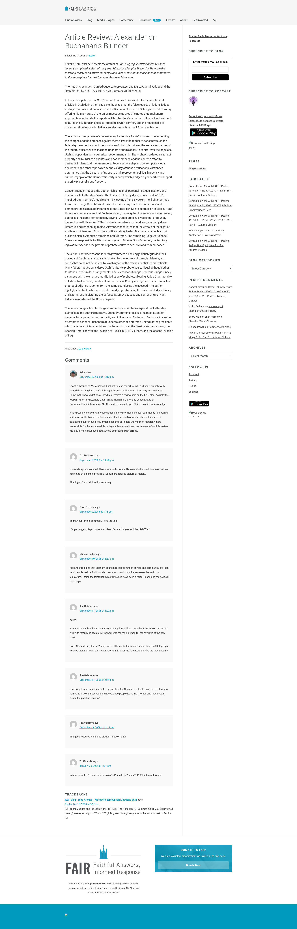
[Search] (214, 21)
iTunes (192, 385)
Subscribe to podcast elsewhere (206, 120)
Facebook (194, 374)
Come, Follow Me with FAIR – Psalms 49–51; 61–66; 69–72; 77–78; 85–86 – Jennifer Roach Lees (210, 205)
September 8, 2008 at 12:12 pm (97, 376)
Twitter (192, 380)
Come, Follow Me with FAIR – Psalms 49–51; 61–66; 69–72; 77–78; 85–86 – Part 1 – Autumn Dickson (210, 220)
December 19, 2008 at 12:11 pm (97, 727)
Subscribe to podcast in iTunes (205, 116)
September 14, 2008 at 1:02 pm (97, 610)
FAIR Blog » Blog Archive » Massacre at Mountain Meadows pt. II (101, 799)
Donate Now (193, 865)
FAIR (96, 9)
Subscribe (210, 77)
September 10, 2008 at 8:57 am (97, 558)
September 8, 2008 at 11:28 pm (97, 460)
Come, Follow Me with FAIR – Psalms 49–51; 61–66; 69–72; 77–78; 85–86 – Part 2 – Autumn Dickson (210, 191)
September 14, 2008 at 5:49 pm (97, 679)
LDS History (84, 348)
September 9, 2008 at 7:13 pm (96, 511)
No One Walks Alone (220, 326)
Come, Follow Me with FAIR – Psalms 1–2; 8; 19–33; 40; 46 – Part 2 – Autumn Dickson (209, 245)
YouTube (193, 391)
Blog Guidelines (197, 168)
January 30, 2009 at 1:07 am (95, 765)
